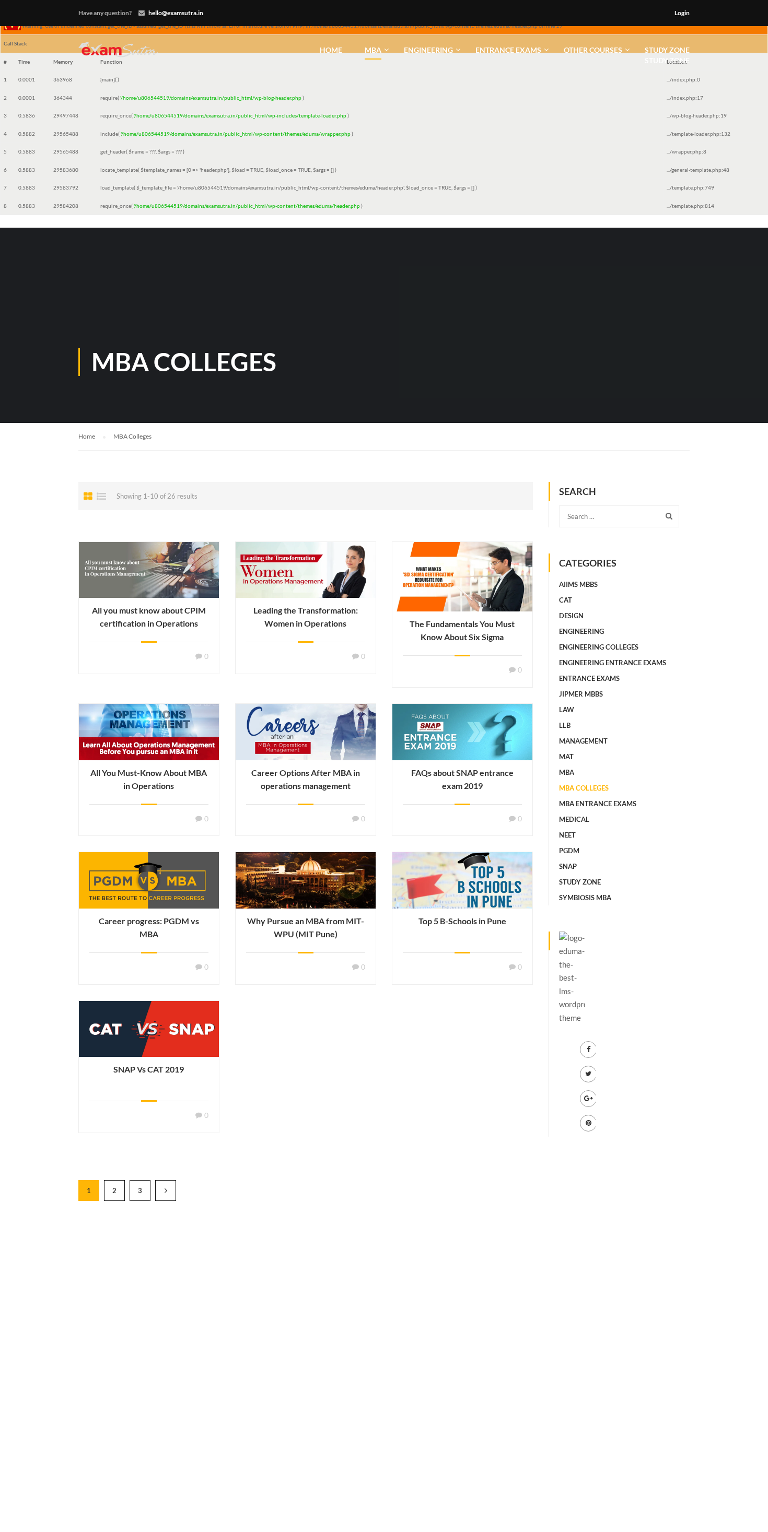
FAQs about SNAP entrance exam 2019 (462, 779)
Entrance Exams (508, 49)
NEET (567, 835)
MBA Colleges (584, 788)
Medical (574, 819)
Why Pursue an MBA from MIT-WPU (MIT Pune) (305, 927)
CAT (565, 600)
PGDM (569, 850)
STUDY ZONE (667, 55)
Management (583, 741)
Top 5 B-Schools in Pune (462, 921)
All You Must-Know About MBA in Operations (148, 779)
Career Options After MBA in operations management (305, 779)
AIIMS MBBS (578, 584)
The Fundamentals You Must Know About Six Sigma (462, 630)
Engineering (428, 49)
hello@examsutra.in (175, 13)
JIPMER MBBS (581, 694)
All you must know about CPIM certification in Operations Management (149, 623)
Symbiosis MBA (585, 897)
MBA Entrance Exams (597, 803)
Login (682, 13)
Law (566, 709)
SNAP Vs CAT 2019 (148, 1069)
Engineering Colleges (598, 647)
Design (571, 615)
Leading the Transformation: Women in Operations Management (305, 623)
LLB (565, 725)
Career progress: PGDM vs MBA (149, 927)
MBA (373, 49)
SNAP (568, 866)
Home (331, 49)
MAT (566, 756)
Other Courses (593, 49)
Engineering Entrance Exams (612, 662)
